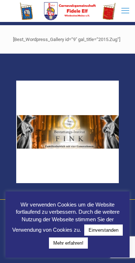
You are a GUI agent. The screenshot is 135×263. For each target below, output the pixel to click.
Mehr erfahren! (68, 243)
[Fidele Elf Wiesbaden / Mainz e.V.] (67, 11)
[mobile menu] (125, 11)
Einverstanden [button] (103, 230)
